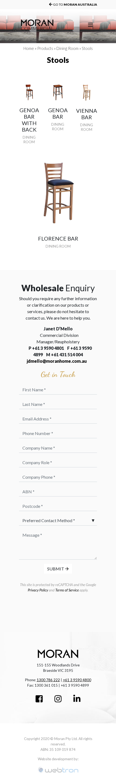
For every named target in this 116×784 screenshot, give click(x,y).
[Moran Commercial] (46, 25)
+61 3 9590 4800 (77, 680)
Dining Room (67, 48)
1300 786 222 (48, 680)
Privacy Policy (38, 590)
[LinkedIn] (77, 699)
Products (45, 48)
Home (28, 48)
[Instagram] (58, 699)
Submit (56, 568)
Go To (75, 4)
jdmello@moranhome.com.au (57, 361)
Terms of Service (67, 590)
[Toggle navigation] (90, 25)
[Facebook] (39, 699)
